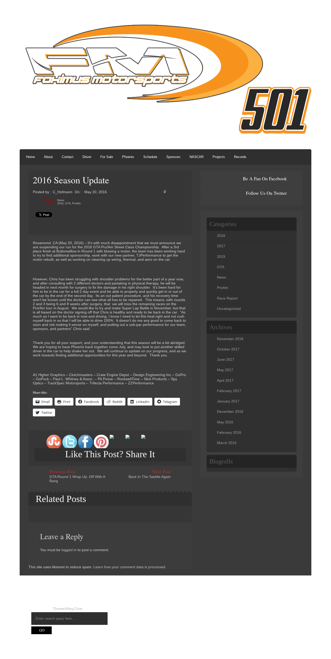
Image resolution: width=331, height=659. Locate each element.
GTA (68, 203)
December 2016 (230, 411)
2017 (221, 246)
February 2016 (229, 432)
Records (240, 157)
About (48, 157)
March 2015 (227, 443)
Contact (67, 157)
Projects (219, 157)
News (60, 200)
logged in (69, 550)
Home (30, 157)
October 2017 (228, 349)
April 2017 (225, 380)
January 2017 (228, 401)
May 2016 (225, 422)
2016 (60, 203)
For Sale (106, 157)
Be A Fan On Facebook (265, 178)
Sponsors (173, 157)
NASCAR (197, 157)
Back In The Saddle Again (150, 477)
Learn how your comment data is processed (129, 567)
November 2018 (230, 339)
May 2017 (225, 370)
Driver (86, 157)
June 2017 (225, 359)
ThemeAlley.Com (67, 608)
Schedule (150, 157)
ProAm (76, 203)
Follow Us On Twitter (266, 193)
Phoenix (128, 157)
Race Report (227, 298)
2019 (221, 256)
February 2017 (229, 391)
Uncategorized (229, 308)
